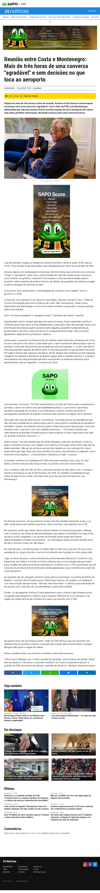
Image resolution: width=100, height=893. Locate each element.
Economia (54, 793)
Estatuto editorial (22, 881)
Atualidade (37, 88)
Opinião (54, 713)
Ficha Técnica (8, 881)
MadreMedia (9, 88)
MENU (23, 4)
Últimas (9, 789)
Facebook (33, 833)
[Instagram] (85, 864)
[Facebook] (90, 864)
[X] (95, 864)
